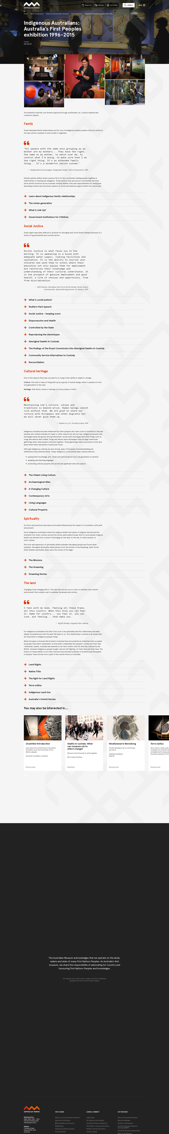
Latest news (90, 1117)
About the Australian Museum (128, 1117)
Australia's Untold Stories (42, 699)
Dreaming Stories (38, 574)
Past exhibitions (76, 14)
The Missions (35, 560)
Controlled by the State (41, 327)
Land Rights (35, 664)
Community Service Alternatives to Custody (52, 355)
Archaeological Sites (39, 481)
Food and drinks (60, 1131)
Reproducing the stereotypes (44, 334)
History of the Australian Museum (57, 14)
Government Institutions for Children (48, 217)
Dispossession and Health (42, 320)
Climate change (91, 1131)
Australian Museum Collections (96, 1123)
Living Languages (37, 502)
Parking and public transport (65, 1129)
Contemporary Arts (39, 495)
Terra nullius (35, 685)
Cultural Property (38, 509)
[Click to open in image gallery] (44, 67)
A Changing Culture (39, 488)
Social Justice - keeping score (44, 313)
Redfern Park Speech (40, 306)
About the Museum (37, 14)
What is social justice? (40, 299)
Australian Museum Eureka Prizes (129, 1131)
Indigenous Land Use (39, 692)
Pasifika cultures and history (96, 1129)
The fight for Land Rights (42, 678)
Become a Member (124, 1120)
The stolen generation (40, 203)
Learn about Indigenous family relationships (52, 196)
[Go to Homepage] (37, 1109)
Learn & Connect (92, 1112)
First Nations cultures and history (97, 1126)
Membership (59, 1126)
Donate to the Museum (125, 1123)
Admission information (62, 1120)
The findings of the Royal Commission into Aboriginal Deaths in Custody (66, 348)
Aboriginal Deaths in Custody (44, 341)
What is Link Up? (37, 210)
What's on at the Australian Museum (67, 1117)
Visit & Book (59, 1112)
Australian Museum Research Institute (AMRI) (127, 1127)
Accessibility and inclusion (65, 1123)
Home (26, 14)
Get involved (123, 1112)
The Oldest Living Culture (42, 475)
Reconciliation (36, 362)
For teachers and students (95, 1120)
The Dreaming (36, 567)
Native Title (35, 671)
